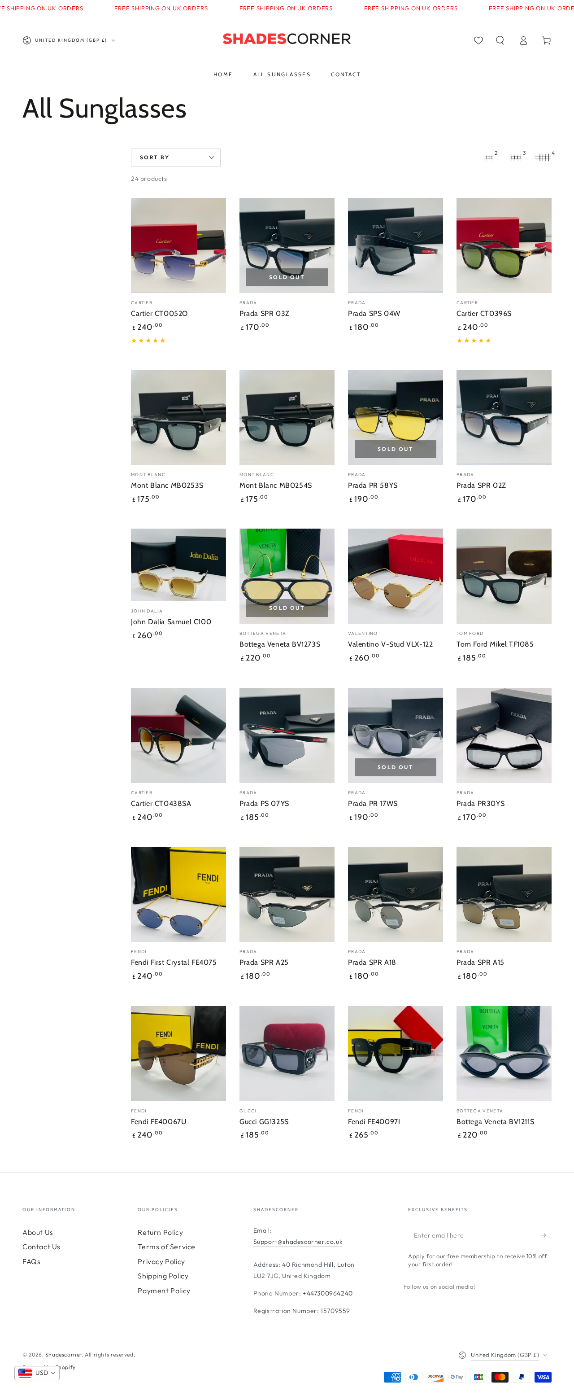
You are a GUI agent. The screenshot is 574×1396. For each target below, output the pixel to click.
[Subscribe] (546, 1235)
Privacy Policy (161, 1261)
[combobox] (37, 1373)
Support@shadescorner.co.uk (298, 1242)
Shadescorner (63, 1354)
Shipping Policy (163, 1275)
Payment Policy (164, 1290)
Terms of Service (167, 1246)
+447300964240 (328, 1293)
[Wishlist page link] (478, 40)
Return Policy (160, 1232)
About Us (37, 1232)
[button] (500, 40)
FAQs (31, 1261)
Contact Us (41, 1246)
